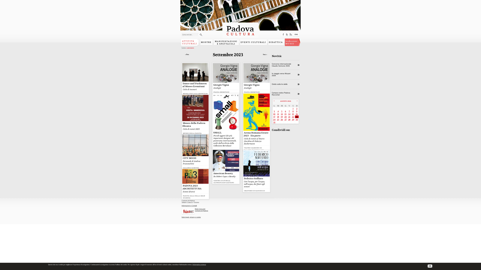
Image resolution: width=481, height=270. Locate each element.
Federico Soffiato (253, 178)
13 (285, 114)
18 (278, 117)
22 (293, 117)
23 (297, 117)
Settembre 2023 (228, 54)
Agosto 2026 (285, 101)
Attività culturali (189, 42)
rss (290, 34)
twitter (287, 34)
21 (289, 117)
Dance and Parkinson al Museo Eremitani (195, 85)
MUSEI (291, 42)
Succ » (265, 54)
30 (297, 119)
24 (274, 119)
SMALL (217, 132)
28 (289, 119)
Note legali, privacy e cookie (191, 217)
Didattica (276, 42)
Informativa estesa (199, 265)
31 (274, 122)
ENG (296, 34)
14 (289, 114)
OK (430, 266)
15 (293, 114)
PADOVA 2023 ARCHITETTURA (192, 187)
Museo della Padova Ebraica (194, 125)
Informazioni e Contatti (189, 206)
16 (297, 114)
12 (282, 114)
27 (285, 119)
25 (278, 119)
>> (298, 65)
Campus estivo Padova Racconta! (281, 94)
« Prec (187, 54)
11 (278, 114)
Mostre (206, 42)
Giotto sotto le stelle (279, 84)
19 (282, 117)
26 (282, 119)
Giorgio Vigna (221, 85)
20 (285, 117)
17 (274, 117)
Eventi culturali (253, 42)
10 (274, 114)
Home (184, 48)
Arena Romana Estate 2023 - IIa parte (256, 134)
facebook (283, 34)
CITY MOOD (189, 158)
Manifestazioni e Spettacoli (226, 42)
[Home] (240, 37)
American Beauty (223, 173)
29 (293, 119)
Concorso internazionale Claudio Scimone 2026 (281, 65)
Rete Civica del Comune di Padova (201, 210)
